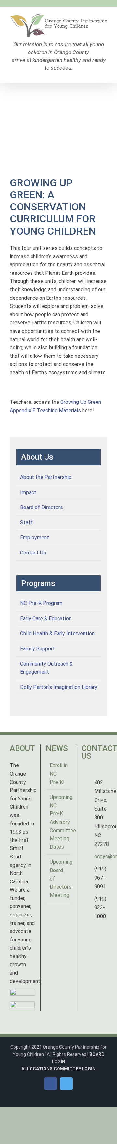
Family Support (37, 649)
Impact (28, 492)
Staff (26, 522)
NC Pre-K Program (41, 603)
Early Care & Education (46, 618)
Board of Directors (41, 507)
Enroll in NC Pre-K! (59, 773)
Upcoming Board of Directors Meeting (59, 878)
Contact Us (33, 553)
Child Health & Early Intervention (57, 633)
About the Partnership (46, 477)
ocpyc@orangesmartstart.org (100, 856)
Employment (34, 537)
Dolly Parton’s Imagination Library (58, 687)
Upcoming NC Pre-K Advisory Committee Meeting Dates (59, 822)
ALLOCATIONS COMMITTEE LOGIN (58, 1068)
